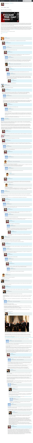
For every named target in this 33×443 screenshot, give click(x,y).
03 (6, 3)
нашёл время (15, 29)
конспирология (4, 32)
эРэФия (6, 32)
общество (5, 7)
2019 (5, 3)
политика (8, 7)
